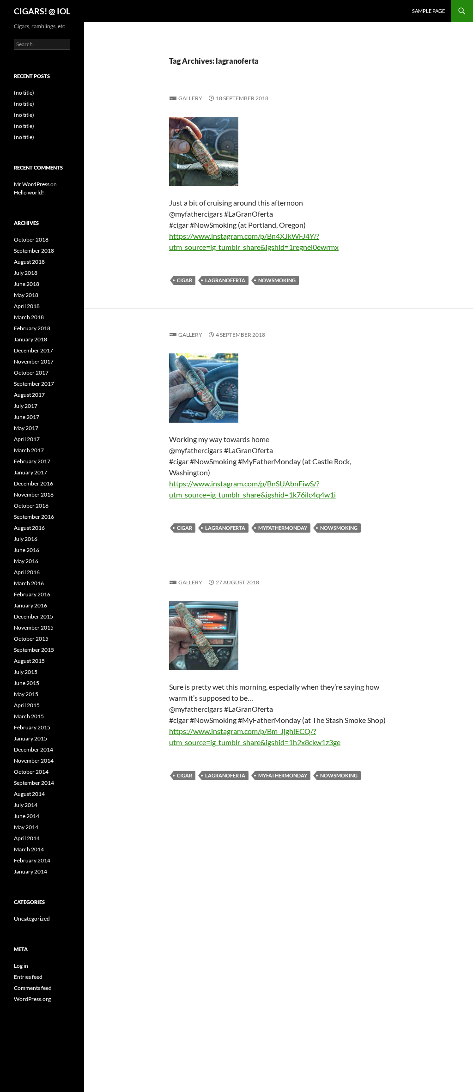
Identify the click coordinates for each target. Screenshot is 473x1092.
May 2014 (26, 827)
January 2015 (30, 738)
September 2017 (34, 383)
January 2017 (30, 472)
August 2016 (29, 527)
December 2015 (33, 616)
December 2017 (33, 350)
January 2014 (30, 871)
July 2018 (25, 272)
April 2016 (27, 572)
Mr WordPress (31, 184)
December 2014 (33, 749)
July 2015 (25, 671)
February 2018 (32, 328)
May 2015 (26, 694)
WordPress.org (32, 998)
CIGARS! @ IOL (42, 11)
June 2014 (26, 816)
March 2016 (29, 583)
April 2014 (27, 838)
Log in (21, 965)
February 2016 (32, 594)
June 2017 (26, 416)
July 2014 (25, 804)
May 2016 (26, 561)
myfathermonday (282, 528)
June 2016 (26, 549)
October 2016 (31, 505)
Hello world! (29, 192)
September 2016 (34, 516)
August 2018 (29, 261)
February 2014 (32, 860)
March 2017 (29, 450)
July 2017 (25, 405)
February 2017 (32, 461)
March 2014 (29, 849)
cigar (184, 280)
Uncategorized (32, 918)
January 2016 (30, 605)
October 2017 (31, 372)
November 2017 (34, 361)
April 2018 (27, 306)
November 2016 (34, 494)
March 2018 (29, 317)
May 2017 (26, 428)
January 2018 (30, 339)
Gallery (190, 98)
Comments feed (33, 987)
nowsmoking (277, 280)
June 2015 (26, 682)
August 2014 (29, 793)
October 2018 (31, 239)
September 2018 (34, 250)
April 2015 (27, 705)
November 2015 (34, 627)
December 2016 (33, 483)
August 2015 (29, 660)
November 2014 (34, 760)
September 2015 (34, 649)
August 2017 (29, 394)
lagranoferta (225, 280)
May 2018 (26, 294)
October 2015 (31, 638)
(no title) (24, 92)
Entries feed (28, 976)
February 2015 (32, 727)
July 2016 (25, 538)
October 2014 (31, 771)
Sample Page (428, 11)
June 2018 (26, 283)
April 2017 (27, 439)
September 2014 (34, 782)
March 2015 (29, 716)
